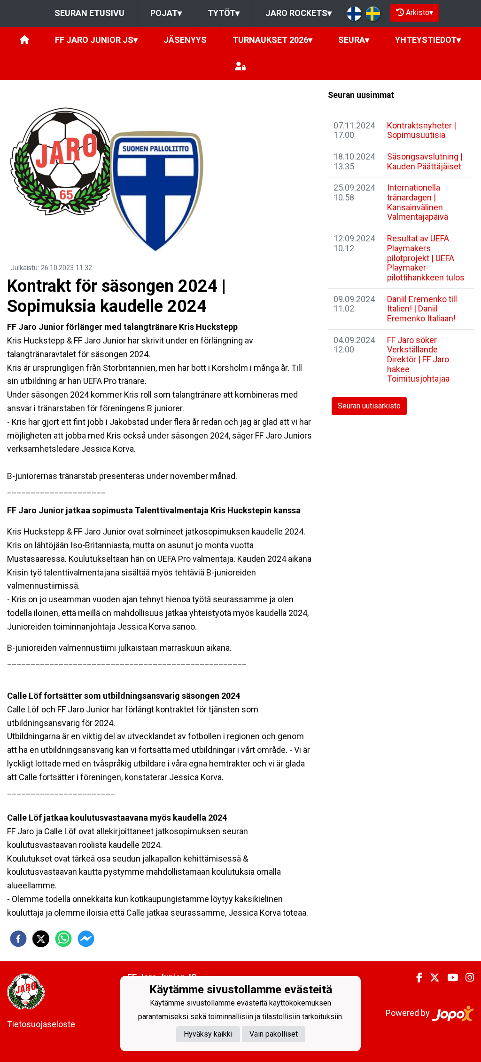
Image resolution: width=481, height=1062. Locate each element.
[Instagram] (466, 978)
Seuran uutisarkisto (369, 405)
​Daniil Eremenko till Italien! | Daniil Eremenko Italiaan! (422, 308)
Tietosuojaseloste (41, 1024)
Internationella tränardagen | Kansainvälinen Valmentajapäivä (417, 202)
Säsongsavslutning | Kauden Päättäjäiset (425, 161)
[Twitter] (431, 978)
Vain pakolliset (273, 1034)
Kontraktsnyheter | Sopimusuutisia (421, 130)
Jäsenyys (185, 40)
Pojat (166, 13)
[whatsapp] (63, 938)
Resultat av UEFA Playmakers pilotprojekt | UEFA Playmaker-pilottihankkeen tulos (426, 257)
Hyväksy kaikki (208, 1034)
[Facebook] (415, 978)
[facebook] (18, 938)
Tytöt (224, 13)
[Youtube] (449, 978)
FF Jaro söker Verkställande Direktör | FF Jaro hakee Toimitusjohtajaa (418, 359)
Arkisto (419, 12)
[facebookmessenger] (86, 938)
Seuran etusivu (89, 13)
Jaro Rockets (298, 13)
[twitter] (40, 938)
